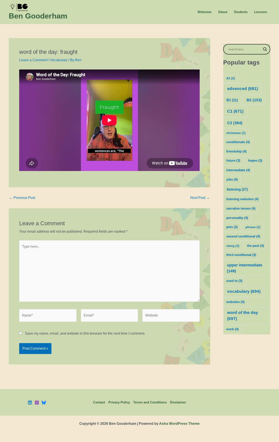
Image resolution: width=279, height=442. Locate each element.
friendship (236, 151)
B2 (254, 100)
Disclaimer (178, 402)
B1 (232, 100)
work (232, 329)
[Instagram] (37, 402)
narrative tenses (240, 208)
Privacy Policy (119, 402)
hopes (255, 160)
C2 (234, 122)
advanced (242, 88)
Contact (99, 402)
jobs (232, 179)
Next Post (200, 198)
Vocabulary (59, 60)
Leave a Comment (33, 60)
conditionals (238, 142)
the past (255, 245)
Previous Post (22, 198)
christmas (236, 133)
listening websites (242, 199)
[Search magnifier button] (265, 49)
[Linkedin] (30, 402)
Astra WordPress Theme (179, 423)
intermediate (238, 170)
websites (235, 302)
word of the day (242, 315)
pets (232, 227)
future (233, 160)
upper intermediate (244, 268)
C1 (235, 111)
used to (234, 281)
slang (232, 245)
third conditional (241, 255)
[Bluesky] (44, 402)
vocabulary (243, 291)
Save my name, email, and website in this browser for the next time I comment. (85, 333)
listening (237, 189)
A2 (230, 78)
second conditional (243, 236)
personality (237, 218)
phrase (252, 227)
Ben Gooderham (38, 16)
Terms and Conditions (150, 402)
